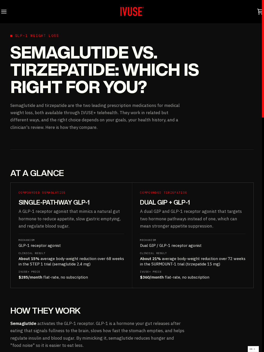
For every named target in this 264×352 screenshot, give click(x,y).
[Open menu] (8, 11)
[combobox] (253, 349)
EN (251, 349)
